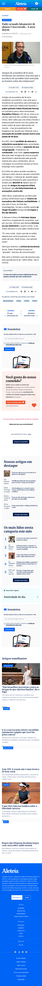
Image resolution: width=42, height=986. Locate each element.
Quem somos (21, 965)
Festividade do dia (14, 597)
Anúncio (21, 936)
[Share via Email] (32, 92)
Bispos (6, 822)
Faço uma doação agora (14, 402)
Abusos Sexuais (8, 301)
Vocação (6, 709)
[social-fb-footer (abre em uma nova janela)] (19, 952)
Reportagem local (25, 34)
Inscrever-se (9, 349)
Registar (7, 9)
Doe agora (20, 9)
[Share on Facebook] (22, 92)
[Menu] (7, 3)
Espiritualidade (21, 914)
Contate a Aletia (21, 976)
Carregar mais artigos (21, 514)
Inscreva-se (21, 931)
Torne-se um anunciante (21, 972)
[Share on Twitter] (29, 92)
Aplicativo (21, 928)
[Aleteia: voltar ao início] (21, 3)
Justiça (18, 301)
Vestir (21, 933)
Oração (33, 9)
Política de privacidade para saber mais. (20, 343)
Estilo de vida (21, 911)
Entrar (27, 897)
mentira (26, 301)
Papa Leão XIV (8, 666)
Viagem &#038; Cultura (21, 916)
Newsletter (21, 925)
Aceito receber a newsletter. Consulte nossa (20, 343)
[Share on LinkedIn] (25, 92)
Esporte (6, 785)
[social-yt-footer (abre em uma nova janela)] (15, 952)
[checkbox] (4, 343)
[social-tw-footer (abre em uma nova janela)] (23, 952)
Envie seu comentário (21, 442)
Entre (29, 434)
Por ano (21, 945)
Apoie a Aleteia (21, 962)
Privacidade (21, 979)
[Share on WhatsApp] (36, 92)
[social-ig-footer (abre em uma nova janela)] (26, 952)
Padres (34, 301)
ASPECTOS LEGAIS (21, 969)
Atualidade (5, 15)
